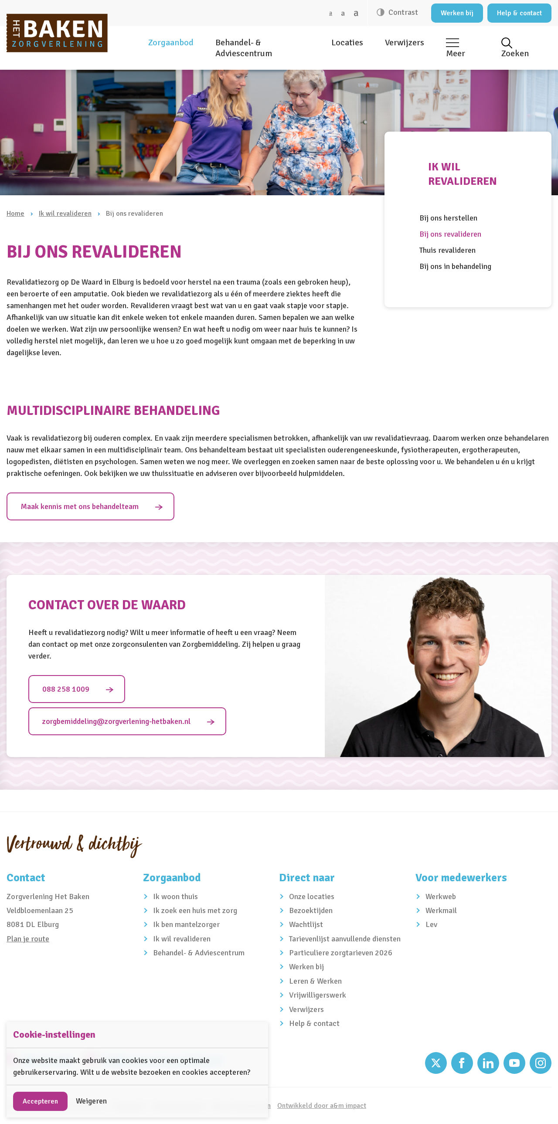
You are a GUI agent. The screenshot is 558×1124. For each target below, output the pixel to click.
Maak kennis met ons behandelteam (79, 506)
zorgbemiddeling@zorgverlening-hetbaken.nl (116, 721)
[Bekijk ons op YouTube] (514, 1063)
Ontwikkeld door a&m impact (321, 1105)
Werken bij (457, 13)
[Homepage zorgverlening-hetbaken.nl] (57, 33)
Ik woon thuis (175, 896)
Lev (431, 924)
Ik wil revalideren (65, 213)
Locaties (347, 42)
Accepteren (40, 1101)
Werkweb (440, 896)
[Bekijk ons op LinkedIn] (488, 1063)
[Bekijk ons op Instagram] (540, 1063)
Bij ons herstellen (448, 218)
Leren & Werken (315, 981)
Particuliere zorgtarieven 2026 (340, 953)
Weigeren (91, 1101)
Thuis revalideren (447, 250)
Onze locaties (311, 896)
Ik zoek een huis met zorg (195, 910)
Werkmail (441, 910)
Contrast (402, 12)
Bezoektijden (311, 910)
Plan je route (28, 939)
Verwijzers (404, 42)
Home (15, 213)
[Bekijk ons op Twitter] (436, 1063)
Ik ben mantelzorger (186, 924)
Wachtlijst (306, 924)
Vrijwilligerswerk (317, 995)
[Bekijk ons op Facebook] (462, 1063)
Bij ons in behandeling (455, 266)
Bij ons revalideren (450, 234)
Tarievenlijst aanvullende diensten (345, 939)
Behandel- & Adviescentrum (243, 48)
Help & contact (519, 13)
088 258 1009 (65, 689)
